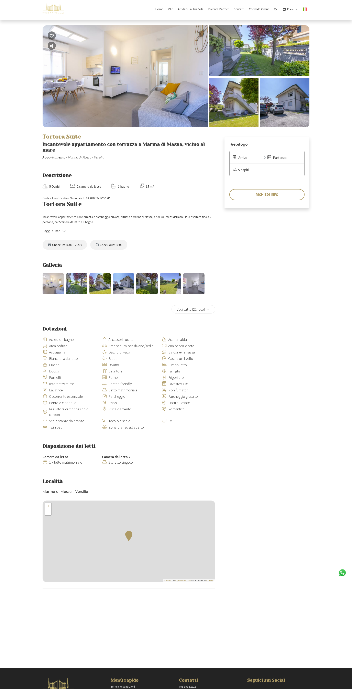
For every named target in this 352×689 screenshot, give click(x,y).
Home (159, 9)
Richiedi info (267, 194)
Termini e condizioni (123, 686)
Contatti (239, 9)
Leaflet (167, 580)
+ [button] (48, 505)
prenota (292, 9)
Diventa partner (218, 9)
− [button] (48, 512)
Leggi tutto (52, 231)
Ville (170, 9)
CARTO (210, 580)
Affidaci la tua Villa (191, 9)
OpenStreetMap (183, 580)
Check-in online (259, 9)
